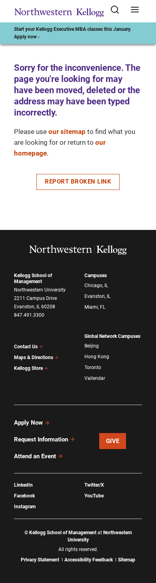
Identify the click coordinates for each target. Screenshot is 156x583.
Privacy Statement (40, 560)
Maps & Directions (33, 357)
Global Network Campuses (112, 336)
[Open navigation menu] (135, 10)
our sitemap (67, 132)
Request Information (41, 439)
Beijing (91, 346)
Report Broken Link (78, 181)
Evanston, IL (97, 296)
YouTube (94, 496)
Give (113, 441)
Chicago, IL (96, 285)
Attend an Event (35, 456)
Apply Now (28, 422)
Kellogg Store (28, 368)
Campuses (95, 275)
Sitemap (126, 560)
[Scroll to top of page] (142, 541)
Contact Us (26, 346)
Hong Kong (96, 356)
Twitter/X (94, 485)
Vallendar (94, 378)
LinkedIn (23, 485)
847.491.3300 (29, 315)
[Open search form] (118, 10)
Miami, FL (94, 307)
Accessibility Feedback (88, 560)
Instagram (25, 506)
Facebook (24, 496)
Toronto (92, 367)
